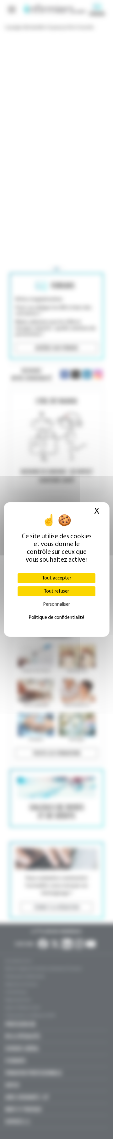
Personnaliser (56, 604)
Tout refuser (56, 591)
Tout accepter (56, 578)
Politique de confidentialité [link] (56, 617)
